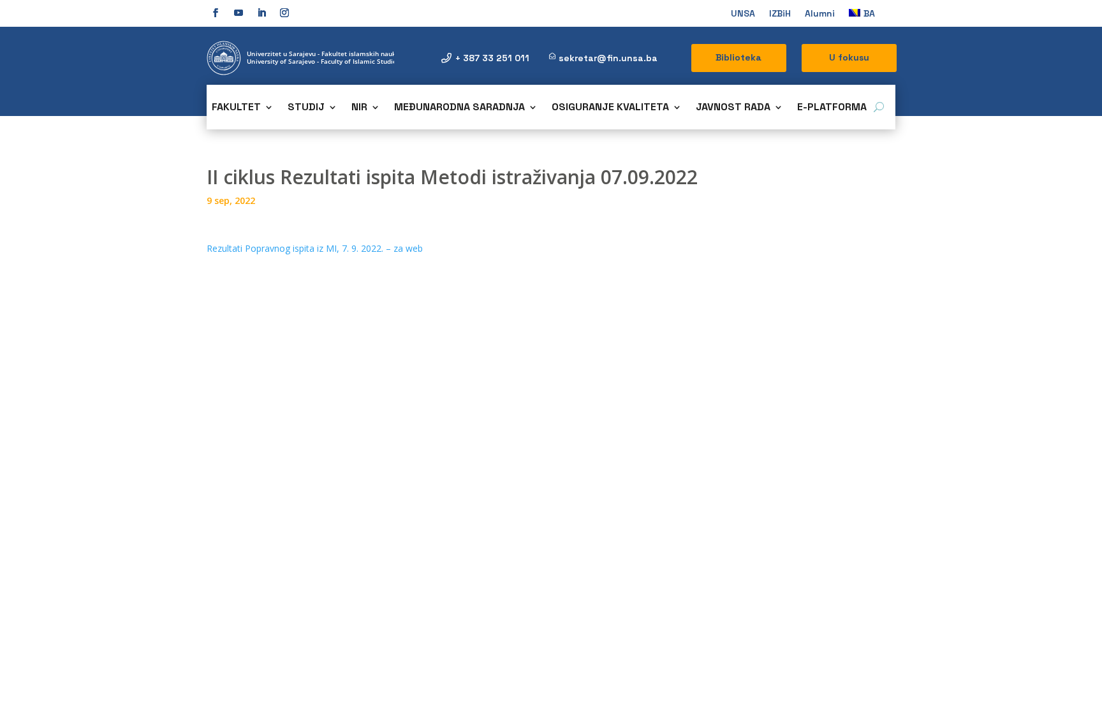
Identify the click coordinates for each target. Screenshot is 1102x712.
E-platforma (832, 108)
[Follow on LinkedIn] (261, 13)
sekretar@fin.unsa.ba (608, 58)
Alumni (820, 14)
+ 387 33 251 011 (492, 58)
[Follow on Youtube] (238, 13)
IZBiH (780, 14)
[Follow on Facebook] (215, 13)
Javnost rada (733, 108)
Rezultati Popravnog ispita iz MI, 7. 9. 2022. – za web (315, 248)
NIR (359, 108)
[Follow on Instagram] (284, 13)
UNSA (743, 14)
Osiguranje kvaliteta (610, 108)
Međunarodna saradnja (459, 108)
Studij (306, 108)
